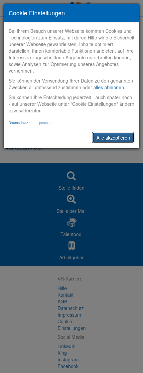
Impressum (44, 122)
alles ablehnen (108, 87)
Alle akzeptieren (113, 137)
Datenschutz (18, 122)
